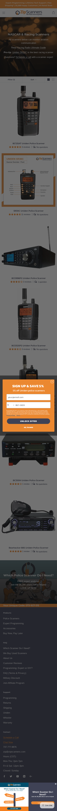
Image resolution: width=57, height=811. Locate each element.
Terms (18, 415)
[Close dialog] (52, 381)
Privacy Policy (10, 415)
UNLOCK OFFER (28, 421)
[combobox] (11, 405)
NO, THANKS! (28, 427)
